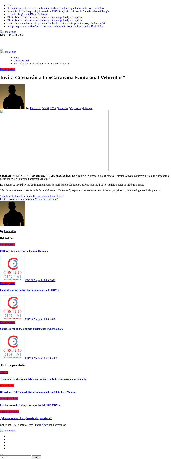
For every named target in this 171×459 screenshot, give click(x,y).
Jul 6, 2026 (49, 319)
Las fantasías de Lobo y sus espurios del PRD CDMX (30, 405)
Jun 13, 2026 (50, 358)
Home (10, 5)
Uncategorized (7, 69)
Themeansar (59, 424)
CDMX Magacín (34, 280)
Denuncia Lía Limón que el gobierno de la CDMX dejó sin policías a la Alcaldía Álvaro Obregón (58, 11)
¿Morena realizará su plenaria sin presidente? (26, 418)
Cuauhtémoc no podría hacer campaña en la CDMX (29, 290)
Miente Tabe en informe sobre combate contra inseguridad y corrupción (44, 17)
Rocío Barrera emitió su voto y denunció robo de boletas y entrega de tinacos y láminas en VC (56, 23)
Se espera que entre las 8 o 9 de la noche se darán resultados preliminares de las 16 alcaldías (55, 8)
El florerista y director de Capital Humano (24, 251)
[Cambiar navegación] (1, 49)
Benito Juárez (7, 385)
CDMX (4, 372)
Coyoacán (75, 108)
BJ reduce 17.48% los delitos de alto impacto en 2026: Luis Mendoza (38, 392)
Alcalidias (63, 108)
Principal (87, 108)
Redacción (35, 108)
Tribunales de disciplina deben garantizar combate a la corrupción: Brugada (43, 379)
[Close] (1, 454)
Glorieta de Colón (9, 411)
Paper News (41, 424)
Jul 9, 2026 (49, 280)
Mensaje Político (9, 398)
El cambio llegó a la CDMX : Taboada (27, 14)
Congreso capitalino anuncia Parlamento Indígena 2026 (31, 328)
